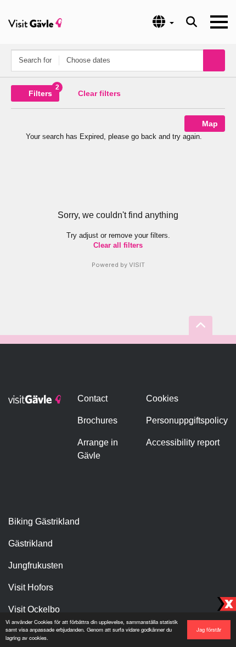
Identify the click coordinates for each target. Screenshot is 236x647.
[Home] (35, 22)
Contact (92, 398)
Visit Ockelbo (34, 609)
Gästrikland (30, 543)
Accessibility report (183, 442)
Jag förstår (208, 629)
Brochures (97, 420)
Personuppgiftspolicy (187, 420)
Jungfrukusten (35, 565)
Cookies (162, 398)
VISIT (137, 265)
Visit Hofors (30, 587)
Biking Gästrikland (44, 521)
